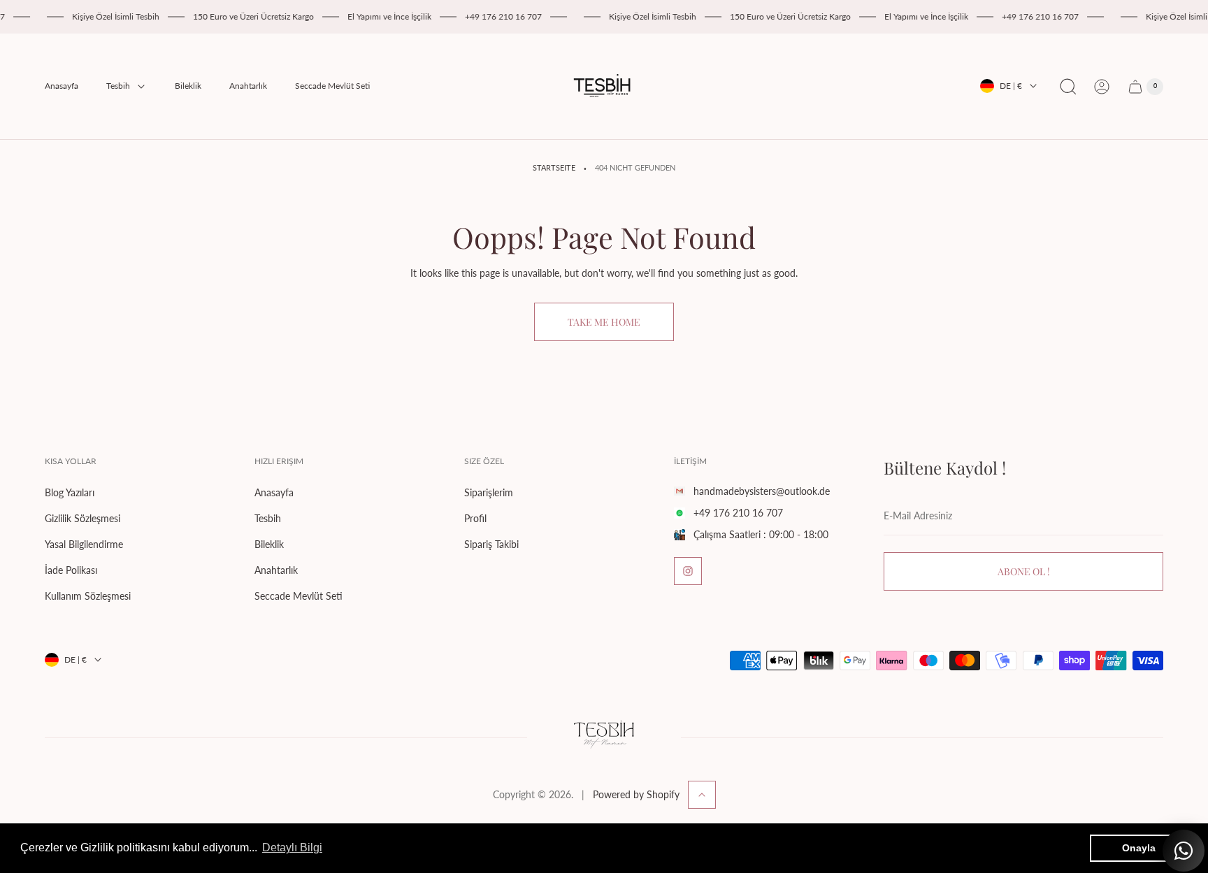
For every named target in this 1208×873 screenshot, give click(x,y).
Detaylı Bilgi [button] (292, 847)
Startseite (554, 168)
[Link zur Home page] (604, 737)
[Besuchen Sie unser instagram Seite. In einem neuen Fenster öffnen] (688, 571)
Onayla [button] (1139, 847)
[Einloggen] (1101, 86)
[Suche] (1068, 86)
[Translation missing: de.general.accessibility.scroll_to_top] (702, 795)
